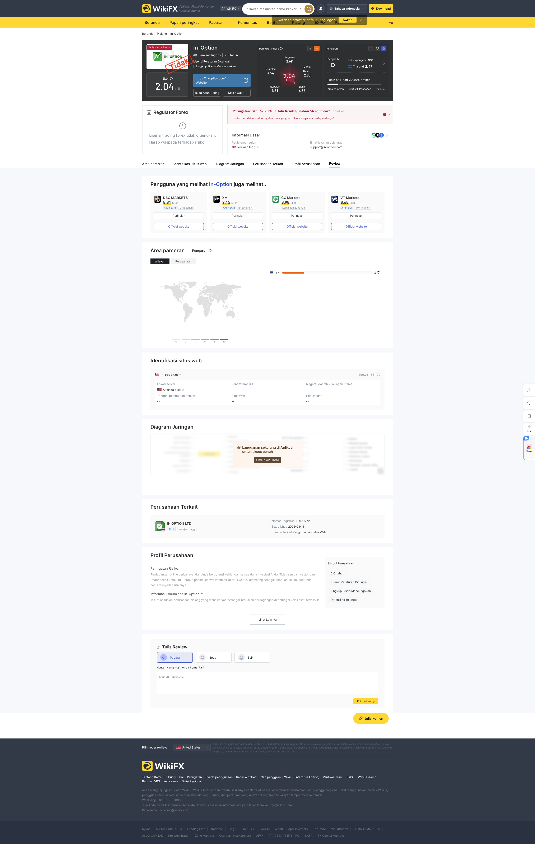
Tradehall (216, 829)
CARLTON (249, 829)
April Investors (298, 829)
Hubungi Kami (173, 777)
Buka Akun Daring (207, 92)
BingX (232, 829)
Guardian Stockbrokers (235, 835)
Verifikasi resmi (333, 777)
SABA (308, 835)
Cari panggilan (271, 777)
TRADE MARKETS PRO (284, 835)
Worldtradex (339, 829)
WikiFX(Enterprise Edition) (301, 777)
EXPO (350, 777)
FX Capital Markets (331, 835)
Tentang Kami (151, 777)
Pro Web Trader (179, 835)
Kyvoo (146, 829)
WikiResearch (367, 777)
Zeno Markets (204, 835)
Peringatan (194, 777)
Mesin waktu (236, 92)
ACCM (265, 829)
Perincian (179, 215)
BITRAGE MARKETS (366, 829)
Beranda (148, 33)
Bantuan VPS (151, 781)
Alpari (279, 829)
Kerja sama (170, 781)
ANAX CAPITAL (152, 835)
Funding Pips (196, 829)
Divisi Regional (191, 781)
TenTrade (319, 829)
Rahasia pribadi (246, 777)
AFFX (259, 835)
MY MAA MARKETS (169, 829)
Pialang (162, 33)
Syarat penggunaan (219, 777)
